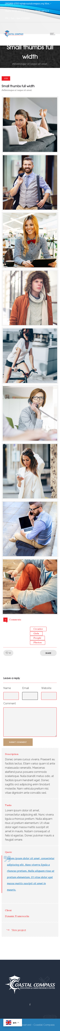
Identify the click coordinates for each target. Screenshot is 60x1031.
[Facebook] (30, 1004)
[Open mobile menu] (53, 34)
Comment (9, 703)
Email (25, 688)
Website (46, 688)
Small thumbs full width (18, 86)
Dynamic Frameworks (17, 916)
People (37, 637)
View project (19, 930)
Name (7, 688)
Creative (38, 628)
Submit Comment (18, 742)
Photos (38, 642)
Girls (36, 633)
